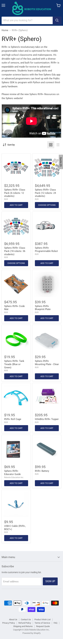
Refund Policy (24, 623)
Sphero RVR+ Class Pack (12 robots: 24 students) (45, 193)
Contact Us (26, 619)
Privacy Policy (8, 623)
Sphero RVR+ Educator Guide (12, 472)
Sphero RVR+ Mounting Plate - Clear (47, 363)
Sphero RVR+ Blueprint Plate (43, 308)
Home (5, 30)
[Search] (57, 20)
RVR (6, 199)
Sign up (50, 581)
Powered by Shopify (31, 633)
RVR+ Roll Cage (12, 419)
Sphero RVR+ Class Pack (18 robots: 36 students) (14, 251)
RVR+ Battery (42, 470)
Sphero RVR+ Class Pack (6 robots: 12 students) (14, 193)
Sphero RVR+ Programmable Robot (46, 249)
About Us (13, 619)
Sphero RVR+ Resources (42, 94)
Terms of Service (42, 623)
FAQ (55, 623)
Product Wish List (42, 619)
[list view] (57, 144)
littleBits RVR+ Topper (47, 419)
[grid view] (50, 144)
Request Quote (43, 626)
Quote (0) (61, 162)
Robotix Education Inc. (14, 477)
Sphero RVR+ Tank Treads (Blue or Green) (14, 364)
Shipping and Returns (23, 626)
